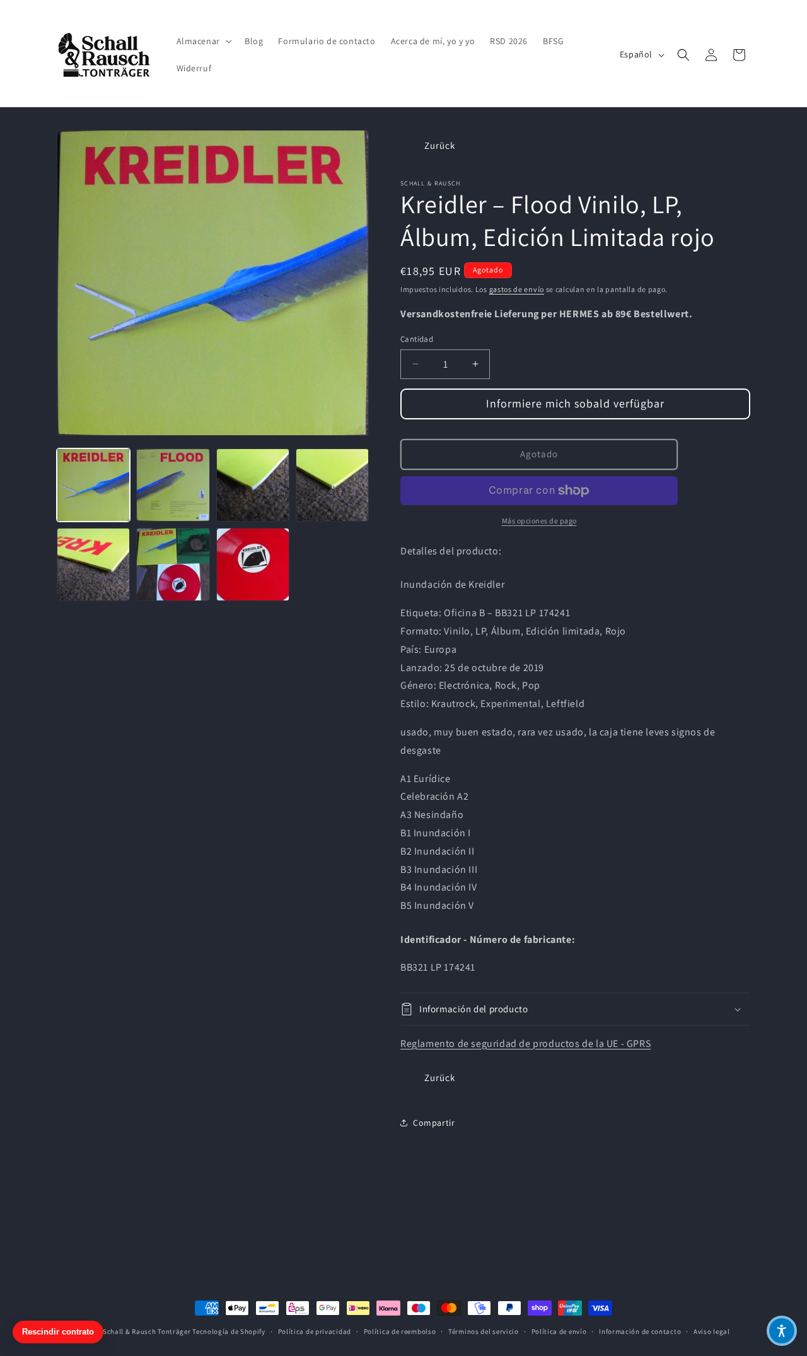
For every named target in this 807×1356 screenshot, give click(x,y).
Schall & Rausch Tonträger (147, 1331)
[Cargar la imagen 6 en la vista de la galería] (172, 564)
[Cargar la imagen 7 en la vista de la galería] (252, 564)
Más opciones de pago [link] (539, 520)
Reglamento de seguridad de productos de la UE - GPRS (525, 1043)
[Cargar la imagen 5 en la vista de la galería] (93, 564)
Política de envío (559, 1331)
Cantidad (416, 339)
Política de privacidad (314, 1331)
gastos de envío (517, 289)
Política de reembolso (400, 1331)
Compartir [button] (434, 1122)
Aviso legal (712, 1331)
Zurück (439, 145)
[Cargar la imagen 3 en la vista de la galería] (252, 485)
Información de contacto (640, 1331)
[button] (203, 41)
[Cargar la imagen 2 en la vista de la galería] (172, 485)
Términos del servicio (483, 1331)
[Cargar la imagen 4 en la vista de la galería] (332, 485)
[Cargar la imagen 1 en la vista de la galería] (93, 485)
